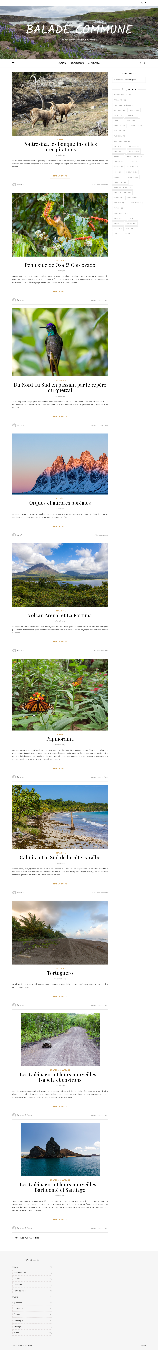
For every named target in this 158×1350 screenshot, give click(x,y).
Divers (15, 1297)
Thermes (119, 218)
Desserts (18, 1284)
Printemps (133, 198)
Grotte (119, 151)
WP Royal (28, 1345)
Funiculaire (121, 136)
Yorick (19, 535)
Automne (120, 110)
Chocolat (135, 126)
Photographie (122, 192)
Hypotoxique (135, 156)
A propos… (94, 63)
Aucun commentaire (99, 184)
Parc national (122, 187)
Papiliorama (60, 738)
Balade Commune (79, 30)
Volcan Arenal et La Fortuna (60, 615)
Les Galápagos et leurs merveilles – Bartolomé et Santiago (60, 1187)
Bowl (118, 115)
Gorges (119, 146)
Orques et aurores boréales (60, 502)
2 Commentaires (101, 535)
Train (118, 223)
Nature (133, 167)
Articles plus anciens (26, 1238)
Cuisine (63, 63)
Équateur (54, 1070)
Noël (118, 172)
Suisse (60, 139)
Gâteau (134, 151)
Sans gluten (121, 213)
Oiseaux (131, 172)
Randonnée (136, 203)
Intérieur (120, 162)
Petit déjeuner (20, 1290)
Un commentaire (101, 650)
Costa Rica (60, 260)
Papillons (120, 182)
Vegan (131, 223)
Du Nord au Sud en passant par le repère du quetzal (60, 387)
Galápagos (66, 1070)
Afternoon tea (123, 95)
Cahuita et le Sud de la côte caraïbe (60, 857)
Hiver (118, 156)
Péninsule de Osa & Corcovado (60, 264)
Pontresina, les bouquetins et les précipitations (60, 146)
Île (128, 234)
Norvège (60, 498)
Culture (119, 131)
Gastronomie (122, 141)
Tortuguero (60, 972)
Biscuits (17, 1278)
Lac (134, 162)
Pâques (119, 203)
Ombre (118, 177)
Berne (134, 110)
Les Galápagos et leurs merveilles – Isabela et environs (60, 1077)
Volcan (131, 228)
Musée (118, 167)
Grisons (134, 146)
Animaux (120, 100)
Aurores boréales (124, 105)
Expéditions (77, 63)
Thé (133, 218)
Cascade (119, 126)
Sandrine (20, 184)
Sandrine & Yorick (24, 1115)
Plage (118, 198)
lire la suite (60, 176)
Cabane (131, 115)
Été (117, 234)
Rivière (119, 208)
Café (117, 120)
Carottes (132, 120)
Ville (118, 228)
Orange (133, 177)
